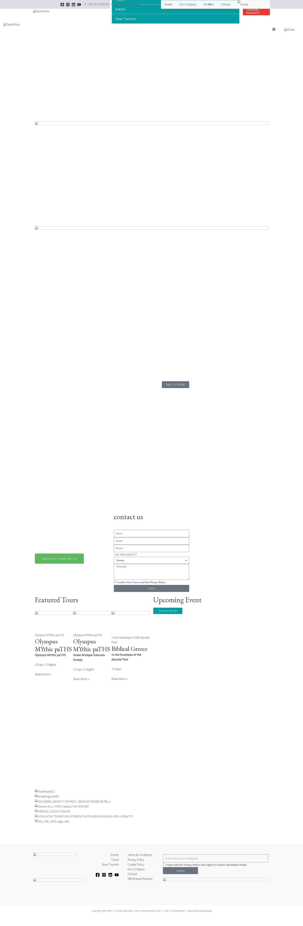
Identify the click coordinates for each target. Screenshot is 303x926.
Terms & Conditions (139, 855)
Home (168, 4)
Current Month (168, 611)
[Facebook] (62, 4)
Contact (226, 4)
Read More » (43, 674)
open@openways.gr (126, 4)
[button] (256, 11)
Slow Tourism (125, 19)
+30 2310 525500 (98, 4)
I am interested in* (125, 554)
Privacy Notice (157, 582)
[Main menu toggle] (274, 29)
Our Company (187, 4)
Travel (115, 860)
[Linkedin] (73, 4)
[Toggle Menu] (209, 4)
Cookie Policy (135, 864)
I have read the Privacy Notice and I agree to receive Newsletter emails (206, 864)
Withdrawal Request (139, 879)
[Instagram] (68, 4)
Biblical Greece (129, 649)
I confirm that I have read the (141, 582)
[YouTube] (79, 4)
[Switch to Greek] (242, 4)
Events (120, 9)
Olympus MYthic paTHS (53, 645)
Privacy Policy (135, 860)
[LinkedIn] (110, 875)
